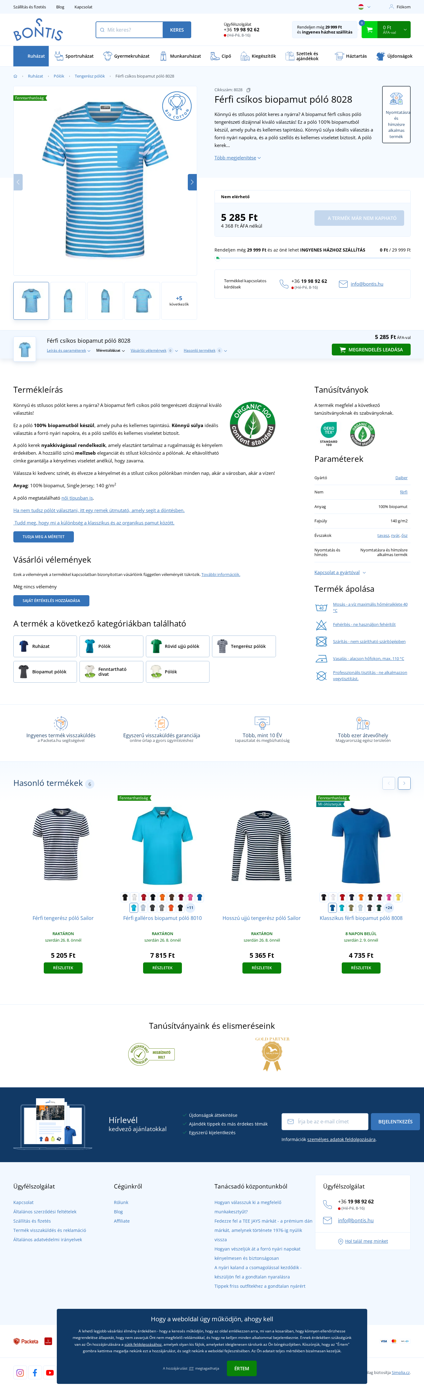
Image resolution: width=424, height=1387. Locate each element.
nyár (395, 535)
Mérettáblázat (108, 350)
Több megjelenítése (235, 157)
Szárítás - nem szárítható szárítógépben (369, 641)
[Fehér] (134, 897)
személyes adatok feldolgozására (341, 1139)
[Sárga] (398, 897)
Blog (60, 7)
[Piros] (143, 897)
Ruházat (35, 76)
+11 (190, 907)
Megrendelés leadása (375, 349)
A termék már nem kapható (362, 218)
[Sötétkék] (153, 897)
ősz (404, 535)
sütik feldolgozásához (143, 1344)
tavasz (383, 535)
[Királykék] (199, 897)
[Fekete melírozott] (180, 908)
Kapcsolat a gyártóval (337, 572)
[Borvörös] (181, 897)
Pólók (59, 76)
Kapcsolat (83, 7)
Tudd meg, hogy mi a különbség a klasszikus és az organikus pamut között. (93, 523)
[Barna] (171, 897)
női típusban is (77, 498)
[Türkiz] (133, 908)
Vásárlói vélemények (151, 350)
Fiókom (404, 7)
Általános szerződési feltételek (44, 1212)
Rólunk (121, 1202)
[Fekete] (125, 897)
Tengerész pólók (90, 76)
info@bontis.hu (367, 284)
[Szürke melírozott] (161, 908)
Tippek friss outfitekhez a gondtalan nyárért (259, 1286)
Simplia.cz (401, 1372)
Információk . (329, 1139)
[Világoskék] (143, 908)
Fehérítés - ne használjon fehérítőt (364, 624)
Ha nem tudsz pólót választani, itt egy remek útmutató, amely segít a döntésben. (99, 510)
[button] (192, 182)
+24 (389, 907)
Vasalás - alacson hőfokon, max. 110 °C (368, 658)
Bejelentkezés (395, 1121)
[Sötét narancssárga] (171, 908)
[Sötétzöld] (379, 908)
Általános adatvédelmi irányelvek (47, 1239)
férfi (404, 492)
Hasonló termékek (202, 350)
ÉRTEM (241, 1368)
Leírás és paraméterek (66, 350)
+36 (241, 29)
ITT (191, 1368)
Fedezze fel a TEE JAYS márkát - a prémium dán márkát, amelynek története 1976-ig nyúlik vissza (263, 1230)
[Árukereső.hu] (151, 1054)
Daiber (401, 477)
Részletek (63, 967)
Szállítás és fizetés (29, 7)
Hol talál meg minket (366, 1241)
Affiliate (122, 1221)
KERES (177, 30)
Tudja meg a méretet (44, 536)
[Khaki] (351, 908)
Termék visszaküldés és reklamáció (49, 1230)
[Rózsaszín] (190, 897)
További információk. (220, 574)
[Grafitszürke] (152, 908)
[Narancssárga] (162, 897)
